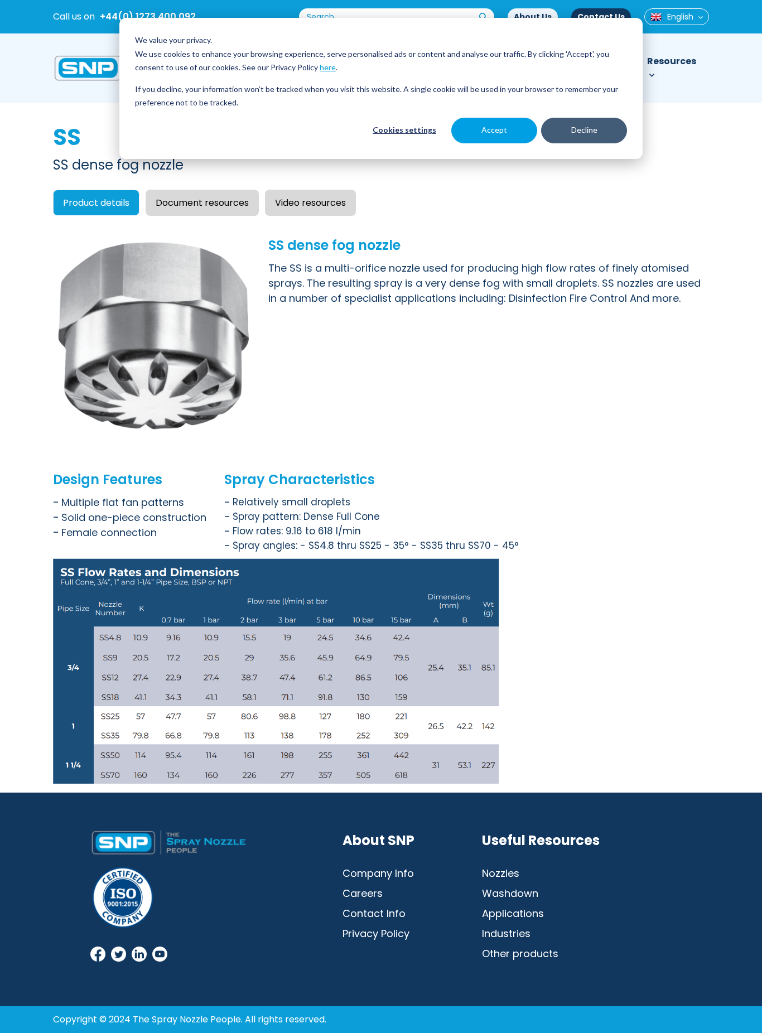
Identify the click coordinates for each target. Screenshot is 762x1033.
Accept (494, 129)
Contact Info (374, 913)
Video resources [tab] (310, 202)
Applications (513, 913)
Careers (363, 893)
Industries (506, 933)
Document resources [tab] (202, 202)
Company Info (378, 873)
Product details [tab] (96, 202)
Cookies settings (404, 129)
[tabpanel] (381, 504)
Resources (671, 61)
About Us (533, 16)
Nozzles (500, 873)
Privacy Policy (376, 933)
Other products (520, 953)
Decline (584, 129)
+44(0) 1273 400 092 (148, 16)
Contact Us (601, 16)
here (328, 67)
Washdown (510, 893)
